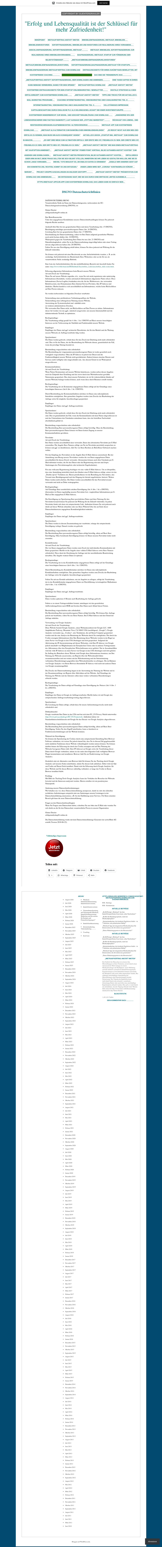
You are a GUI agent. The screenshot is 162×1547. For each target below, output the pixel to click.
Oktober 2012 (69, 1474)
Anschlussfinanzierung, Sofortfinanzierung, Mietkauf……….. (58, 50)
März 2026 (68, 917)
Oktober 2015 (69, 1349)
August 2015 (69, 1356)
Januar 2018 (69, 1256)
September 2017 (70, 1270)
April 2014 (68, 1412)
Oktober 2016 (69, 1308)
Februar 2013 (69, 1460)
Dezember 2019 (70, 1176)
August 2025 (69, 941)
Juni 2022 (68, 1073)
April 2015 (68, 1370)
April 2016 (68, 1329)
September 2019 (70, 1187)
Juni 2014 (68, 1405)
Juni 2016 (68, 1322)
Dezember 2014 (70, 1384)
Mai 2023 (68, 1035)
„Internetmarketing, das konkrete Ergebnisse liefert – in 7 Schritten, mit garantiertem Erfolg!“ (120, 922)
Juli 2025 (68, 945)
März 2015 (68, 1374)
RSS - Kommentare (108, 905)
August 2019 (69, 1190)
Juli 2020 (68, 1152)
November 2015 (70, 1346)
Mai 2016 (68, 1325)
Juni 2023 (68, 1031)
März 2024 (68, 1000)
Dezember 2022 (70, 1052)
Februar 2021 (69, 1128)
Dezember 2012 (70, 1467)
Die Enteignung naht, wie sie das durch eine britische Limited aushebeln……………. (96, 177)
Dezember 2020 (70, 1135)
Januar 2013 (69, 1464)
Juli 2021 (68, 1111)
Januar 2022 (69, 1090)
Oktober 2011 (69, 1505)
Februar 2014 (69, 1419)
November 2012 (70, 1471)
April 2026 (68, 913)
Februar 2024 (69, 1003)
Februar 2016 (69, 1336)
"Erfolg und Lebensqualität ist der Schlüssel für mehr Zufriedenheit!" (81, 26)
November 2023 (70, 1014)
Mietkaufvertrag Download (91, 85)
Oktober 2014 (69, 1391)
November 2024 (70, 972)
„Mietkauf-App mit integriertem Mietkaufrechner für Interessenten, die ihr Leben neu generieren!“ (119, 927)
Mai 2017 (68, 1284)
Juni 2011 (68, 1519)
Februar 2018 (69, 1253)
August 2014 (69, 1398)
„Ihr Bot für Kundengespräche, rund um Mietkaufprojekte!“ (115, 918)
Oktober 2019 (69, 1183)
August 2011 (69, 1512)
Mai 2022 (68, 1076)
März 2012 (68, 1491)
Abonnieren (152, 1541)
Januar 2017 (69, 1298)
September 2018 (70, 1228)
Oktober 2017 (69, 1266)
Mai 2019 (68, 1201)
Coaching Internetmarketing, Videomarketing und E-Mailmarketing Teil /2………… (95, 100)
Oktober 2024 (69, 976)
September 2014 (70, 1394)
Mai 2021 (68, 1118)
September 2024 (70, 979)
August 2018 (69, 1232)
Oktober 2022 (69, 1059)
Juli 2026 (68, 903)
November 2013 (70, 1429)
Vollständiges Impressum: (116, 105)
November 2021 (70, 1097)
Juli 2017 (68, 1277)
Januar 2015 (69, 1381)
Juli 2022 (68, 1069)
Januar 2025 (69, 965)
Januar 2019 (69, 1215)
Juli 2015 (68, 1360)
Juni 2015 (68, 1363)
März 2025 (68, 958)
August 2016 (69, 1315)
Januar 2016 (69, 1339)
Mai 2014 (68, 1408)
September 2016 (70, 1311)
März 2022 (68, 1083)
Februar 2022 (69, 1086)
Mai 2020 (68, 1159)
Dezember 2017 (70, 1260)
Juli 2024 (68, 986)
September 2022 (70, 1062)
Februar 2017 (69, 1294)
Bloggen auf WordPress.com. (81, 1542)
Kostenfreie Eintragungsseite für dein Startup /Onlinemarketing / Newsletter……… (67, 90)
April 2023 (68, 1038)
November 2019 (70, 1180)
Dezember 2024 (70, 969)
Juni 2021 (68, 1114)
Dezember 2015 (70, 1343)
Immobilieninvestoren (39, 45)
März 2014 (68, 1415)
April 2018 (68, 1246)
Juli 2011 (68, 1516)
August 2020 (69, 1149)
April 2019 (68, 1204)
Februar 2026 (69, 920)
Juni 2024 (68, 990)
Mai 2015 (68, 1367)
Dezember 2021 (70, 1093)
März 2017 (68, 1291)
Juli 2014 (68, 1401)
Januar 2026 (69, 924)
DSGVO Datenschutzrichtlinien (77, 75)
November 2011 (70, 1502)
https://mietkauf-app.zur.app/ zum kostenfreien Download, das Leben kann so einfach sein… (81, 182)
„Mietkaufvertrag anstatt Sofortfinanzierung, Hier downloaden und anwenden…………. (68, 80)
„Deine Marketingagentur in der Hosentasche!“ (117, 930)
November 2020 (70, 1138)
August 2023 (69, 1024)
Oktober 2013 (69, 1433)
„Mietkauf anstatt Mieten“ (120, 85)
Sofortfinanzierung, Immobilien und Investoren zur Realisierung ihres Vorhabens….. (93, 45)
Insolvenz (86, 936)
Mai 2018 (68, 1242)
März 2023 (68, 1041)
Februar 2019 (69, 1211)
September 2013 (70, 1436)
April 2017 (68, 1287)
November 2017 (70, 1263)
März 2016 (68, 1332)
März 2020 (68, 1166)
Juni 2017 (68, 1280)
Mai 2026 (68, 910)
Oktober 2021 (69, 1100)
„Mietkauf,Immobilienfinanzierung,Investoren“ (93, 60)
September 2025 (70, 938)
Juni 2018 (68, 1239)
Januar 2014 (69, 1422)
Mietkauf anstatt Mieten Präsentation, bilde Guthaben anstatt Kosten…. (88, 155)
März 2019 (68, 1208)
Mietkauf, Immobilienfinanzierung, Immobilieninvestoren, (89, 901)
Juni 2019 (68, 1197)
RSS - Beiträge (107, 903)
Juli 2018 (68, 1235)
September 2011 (70, 1509)
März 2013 (68, 1457)
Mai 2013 (68, 1450)
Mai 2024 (68, 993)
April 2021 (68, 1121)
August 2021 (69, 1107)
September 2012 (70, 1478)
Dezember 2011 (70, 1498)
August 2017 (69, 1273)
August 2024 (69, 983)
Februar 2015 (69, 1377)
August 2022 (69, 1066)
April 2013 (68, 1453)
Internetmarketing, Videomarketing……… (88, 928)
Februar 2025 (69, 962)
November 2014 (70, 1388)
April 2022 (68, 1079)
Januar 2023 (69, 1048)
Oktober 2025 (69, 934)
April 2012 (68, 1488)
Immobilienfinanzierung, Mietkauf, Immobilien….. (104, 40)
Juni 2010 (68, 1526)
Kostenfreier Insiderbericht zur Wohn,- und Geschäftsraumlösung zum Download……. (70, 115)
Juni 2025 (68, 948)
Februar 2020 (69, 1170)
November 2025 (70, 931)
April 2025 (68, 955)
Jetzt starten (103, 3)
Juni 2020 (68, 1156)
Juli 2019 (68, 1194)
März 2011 (68, 1522)
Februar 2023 (69, 1045)
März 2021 (68, 1124)
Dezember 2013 (70, 1426)
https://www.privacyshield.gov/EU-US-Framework (64, 717)
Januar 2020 (69, 1173)
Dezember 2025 (70, 927)
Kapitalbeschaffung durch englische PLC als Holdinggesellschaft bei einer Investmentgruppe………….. (81, 110)
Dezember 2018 (70, 1218)
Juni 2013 (68, 1446)
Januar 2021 (69, 1131)
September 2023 (70, 1021)
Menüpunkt (40, 40)
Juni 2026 (68, 906)
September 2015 (70, 1353)
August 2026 (69, 900)
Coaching (86, 932)
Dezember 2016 (70, 1301)
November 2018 (70, 1221)
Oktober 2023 (69, 1017)
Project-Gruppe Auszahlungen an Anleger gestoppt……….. (65, 172)
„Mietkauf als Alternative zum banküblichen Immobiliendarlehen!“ (73, 130)
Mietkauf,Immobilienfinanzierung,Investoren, (47, 65)
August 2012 (69, 1481)
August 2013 (69, 1439)
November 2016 (70, 1305)
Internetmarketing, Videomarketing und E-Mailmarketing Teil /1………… (67, 105)
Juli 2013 (68, 1443)
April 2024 (68, 996)
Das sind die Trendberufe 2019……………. (112, 75)
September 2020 (70, 1145)
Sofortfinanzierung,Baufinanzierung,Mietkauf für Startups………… (104, 65)
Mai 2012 (68, 1484)
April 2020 (68, 1163)
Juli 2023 (68, 1028)
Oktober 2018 (69, 1225)
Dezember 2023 (70, 1010)
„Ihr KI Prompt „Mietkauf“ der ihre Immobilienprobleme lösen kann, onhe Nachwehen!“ (119, 913)
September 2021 (70, 1104)
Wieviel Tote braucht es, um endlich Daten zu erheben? (79, 162)
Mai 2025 (68, 951)
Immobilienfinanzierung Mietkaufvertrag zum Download (53, 70)
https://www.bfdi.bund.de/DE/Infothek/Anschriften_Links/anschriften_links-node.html (82, 266)
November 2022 (70, 1055)
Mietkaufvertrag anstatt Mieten (63, 40)
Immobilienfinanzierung (91, 923)
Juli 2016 (68, 1318)
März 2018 (68, 1249)
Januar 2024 (69, 1007)
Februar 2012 (69, 1495)
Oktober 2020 (69, 1142)
